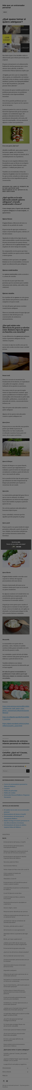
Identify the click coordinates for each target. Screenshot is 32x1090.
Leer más (18, 546)
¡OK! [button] (14, 546)
